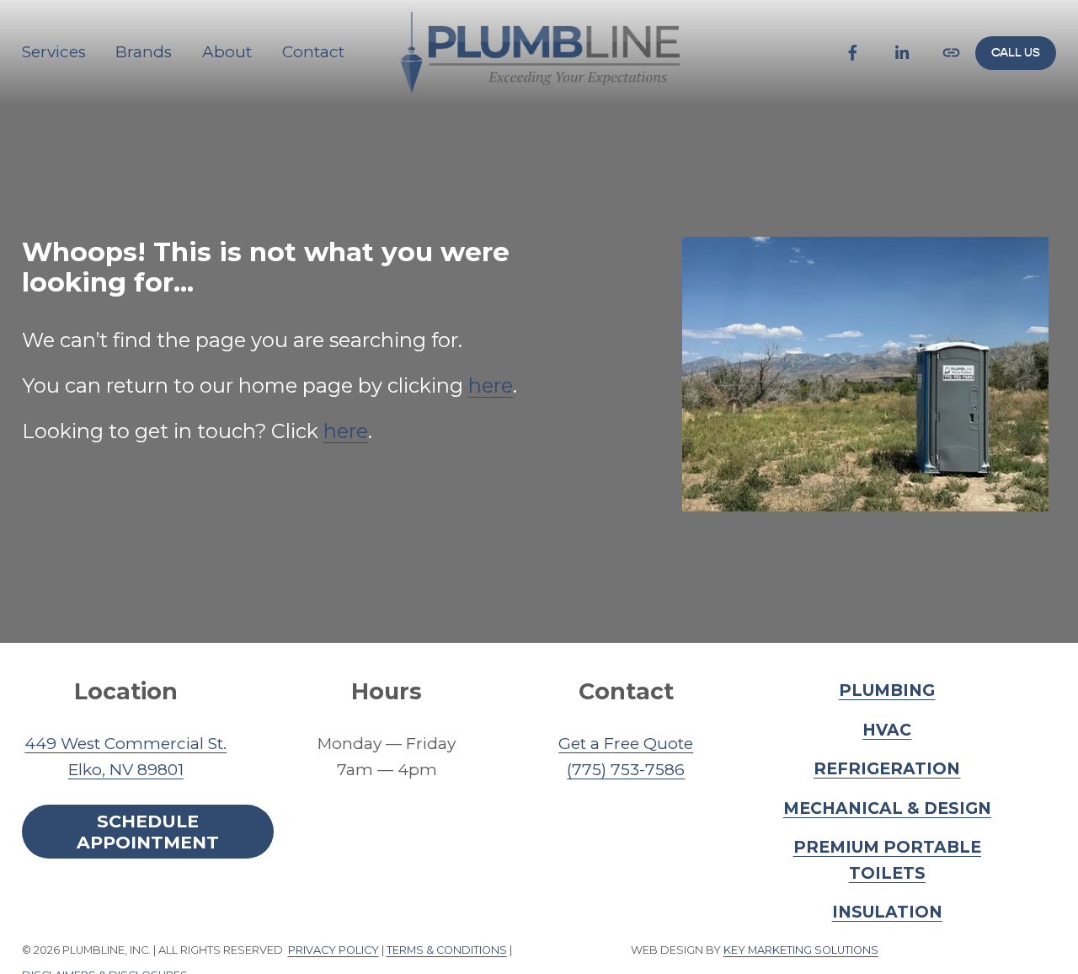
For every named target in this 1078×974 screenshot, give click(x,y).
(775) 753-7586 (626, 769)
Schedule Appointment (148, 832)
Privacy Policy (333, 950)
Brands (143, 52)
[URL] (951, 52)
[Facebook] (852, 52)
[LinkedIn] (901, 52)
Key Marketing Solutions (800, 950)
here (490, 385)
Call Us (1015, 52)
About (227, 52)
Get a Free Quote (625, 743)
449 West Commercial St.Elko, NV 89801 (125, 756)
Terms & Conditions (447, 950)
